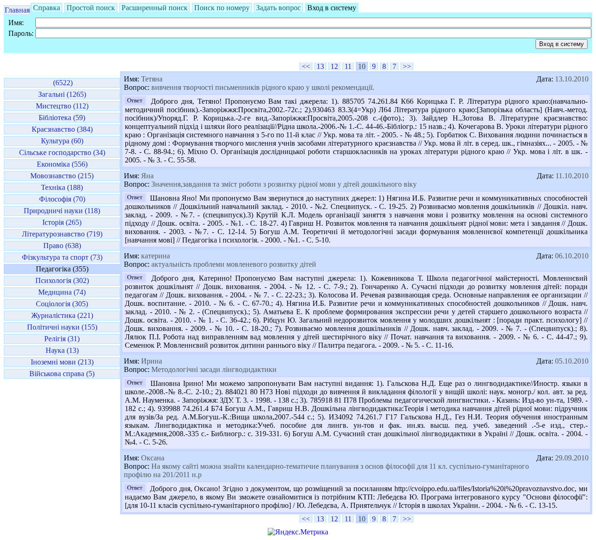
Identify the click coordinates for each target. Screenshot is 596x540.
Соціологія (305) (62, 304)
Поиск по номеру (222, 8)
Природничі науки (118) (62, 211)
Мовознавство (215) (62, 176)
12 (334, 66)
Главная (17, 10)
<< (306, 66)
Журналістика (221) (62, 315)
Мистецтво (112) (62, 106)
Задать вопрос (278, 8)
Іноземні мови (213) (62, 362)
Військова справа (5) (62, 374)
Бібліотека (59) (62, 118)
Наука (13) (62, 350)
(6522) (62, 83)
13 (320, 66)
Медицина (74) (62, 292)
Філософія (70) (62, 199)
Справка (46, 8)
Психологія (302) (62, 280)
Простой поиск (91, 8)
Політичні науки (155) (62, 327)
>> (407, 66)
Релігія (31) (62, 339)
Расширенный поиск (155, 8)
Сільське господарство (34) (62, 152)
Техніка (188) (62, 187)
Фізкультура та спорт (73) (62, 257)
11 (348, 66)
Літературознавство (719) (62, 234)
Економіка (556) (62, 164)
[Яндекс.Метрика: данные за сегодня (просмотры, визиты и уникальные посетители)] (298, 532)
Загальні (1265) (62, 94)
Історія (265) (61, 222)
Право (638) (62, 246)
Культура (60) (62, 141)
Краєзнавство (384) (62, 129)
